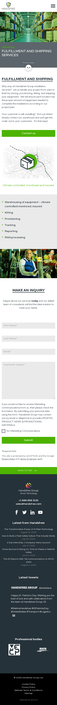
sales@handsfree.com (28, 504)
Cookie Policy (28, 684)
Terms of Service (28, 459)
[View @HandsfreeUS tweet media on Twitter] (14, 615)
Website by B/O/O (29, 700)
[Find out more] (28, 68)
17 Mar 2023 (16, 592)
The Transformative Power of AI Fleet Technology (28, 529)
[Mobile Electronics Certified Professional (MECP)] (14, 649)
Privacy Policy (8, 459)
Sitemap (29, 693)
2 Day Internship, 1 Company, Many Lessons (28, 543)
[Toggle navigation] (53, 6)
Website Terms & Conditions (28, 690)
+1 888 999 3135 (28, 500)
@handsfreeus (45, 588)
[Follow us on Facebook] (16, 512)
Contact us (28, 133)
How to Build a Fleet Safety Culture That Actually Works (28, 536)
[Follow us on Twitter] (24, 512)
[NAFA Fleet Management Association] (43, 649)
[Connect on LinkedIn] (32, 512)
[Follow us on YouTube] (40, 512)
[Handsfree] (8, 5)
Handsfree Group (24, 587)
